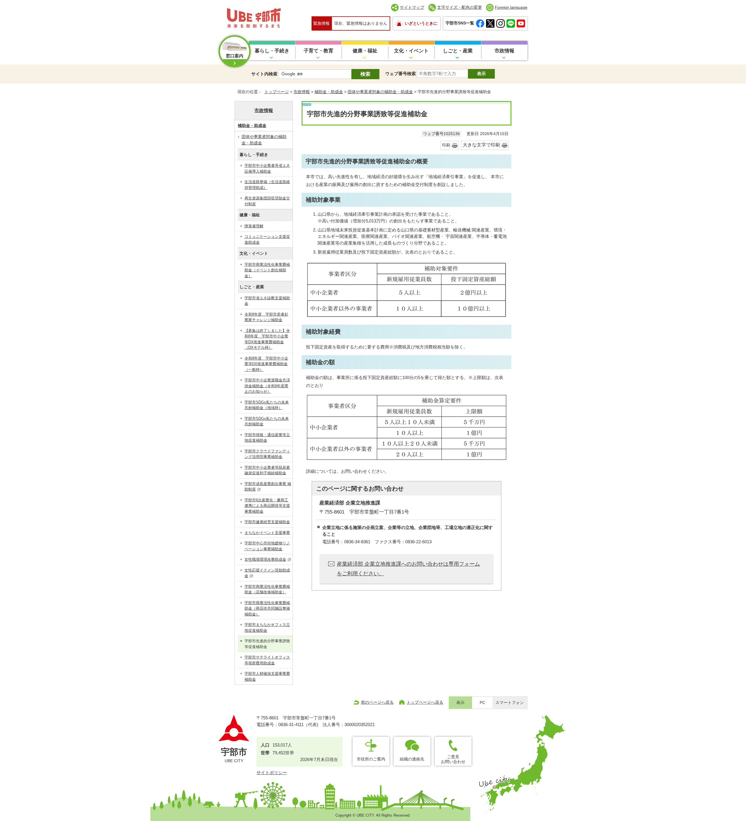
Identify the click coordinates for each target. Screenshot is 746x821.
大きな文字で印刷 (481, 144)
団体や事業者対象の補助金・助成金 (380, 91)
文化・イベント (411, 51)
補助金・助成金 (328, 91)
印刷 (446, 145)
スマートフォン (509, 702)
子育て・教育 (318, 51)
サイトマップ (412, 7)
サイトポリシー (271, 772)
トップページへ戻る (425, 702)
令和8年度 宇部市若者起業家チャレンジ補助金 (266, 317)
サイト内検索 (264, 73)
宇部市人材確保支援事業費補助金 (267, 676)
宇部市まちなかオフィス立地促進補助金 (267, 627)
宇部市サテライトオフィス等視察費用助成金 (267, 660)
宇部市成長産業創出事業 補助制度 (267, 487)
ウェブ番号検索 (400, 73)
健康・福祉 (365, 51)
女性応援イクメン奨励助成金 (267, 573)
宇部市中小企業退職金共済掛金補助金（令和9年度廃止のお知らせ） (267, 386)
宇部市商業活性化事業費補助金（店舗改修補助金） (267, 589)
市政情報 (504, 51)
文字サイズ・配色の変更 (459, 7)
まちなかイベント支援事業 (267, 532)
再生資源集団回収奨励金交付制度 (267, 201)
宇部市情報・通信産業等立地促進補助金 (267, 438)
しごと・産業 (458, 51)
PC (482, 702)
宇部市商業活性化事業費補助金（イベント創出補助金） (267, 270)
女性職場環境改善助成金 (265, 559)
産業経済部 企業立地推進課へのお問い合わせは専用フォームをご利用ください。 (408, 568)
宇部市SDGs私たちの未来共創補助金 (266, 421)
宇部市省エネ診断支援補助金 (267, 301)
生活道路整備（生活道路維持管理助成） (267, 185)
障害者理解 (253, 226)
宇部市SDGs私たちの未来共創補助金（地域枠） (266, 405)
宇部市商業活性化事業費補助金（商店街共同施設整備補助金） (267, 608)
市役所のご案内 (371, 759)
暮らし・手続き (272, 51)
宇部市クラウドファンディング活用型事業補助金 (267, 454)
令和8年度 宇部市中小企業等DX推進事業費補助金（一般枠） (266, 364)
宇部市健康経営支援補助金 (267, 522)
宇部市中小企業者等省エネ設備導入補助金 (267, 168)
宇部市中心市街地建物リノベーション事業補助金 (267, 546)
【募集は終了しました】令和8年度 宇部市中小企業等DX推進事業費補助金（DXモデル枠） (267, 339)
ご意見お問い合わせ (453, 759)
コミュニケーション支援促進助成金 (267, 239)
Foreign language (511, 7)
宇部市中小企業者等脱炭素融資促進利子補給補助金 (267, 470)
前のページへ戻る (377, 702)
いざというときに (421, 23)
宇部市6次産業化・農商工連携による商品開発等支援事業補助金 (267, 506)
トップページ (276, 91)
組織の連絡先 (412, 759)
